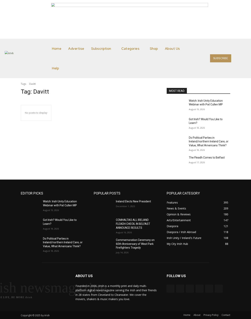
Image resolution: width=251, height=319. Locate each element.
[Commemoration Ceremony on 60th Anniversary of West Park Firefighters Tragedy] (103, 245)
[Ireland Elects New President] (103, 206)
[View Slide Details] (129, 6)
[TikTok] (199, 288)
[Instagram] (180, 288)
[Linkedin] (190, 288)
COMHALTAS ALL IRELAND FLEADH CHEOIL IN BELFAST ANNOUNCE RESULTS (133, 223)
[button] (241, 58)
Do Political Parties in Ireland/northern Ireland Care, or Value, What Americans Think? (208, 141)
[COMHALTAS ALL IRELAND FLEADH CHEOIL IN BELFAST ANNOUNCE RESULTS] (103, 224)
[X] (209, 288)
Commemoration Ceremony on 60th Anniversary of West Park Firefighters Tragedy (135, 243)
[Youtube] (219, 288)
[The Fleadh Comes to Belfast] (176, 162)
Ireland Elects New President (133, 201)
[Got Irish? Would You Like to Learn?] (176, 124)
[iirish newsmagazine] (27, 58)
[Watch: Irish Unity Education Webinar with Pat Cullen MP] (176, 105)
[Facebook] (170, 288)
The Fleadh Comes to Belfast (207, 157)
